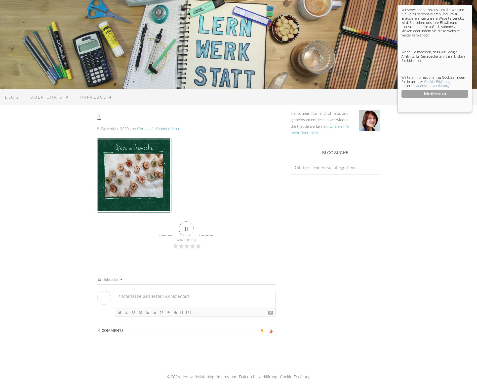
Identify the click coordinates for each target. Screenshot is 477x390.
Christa (143, 129)
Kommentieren (167, 129)
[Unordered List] (154, 312)
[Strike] (140, 312)
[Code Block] (168, 312)
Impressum (226, 377)
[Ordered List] (147, 312)
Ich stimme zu (435, 94)
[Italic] (126, 312)
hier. (418, 60)
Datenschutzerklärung (258, 377)
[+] (189, 312)
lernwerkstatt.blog (198, 377)
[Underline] (133, 312)
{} (182, 312)
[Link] (175, 312)
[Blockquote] (161, 312)
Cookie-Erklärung (295, 377)
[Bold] (119, 312)
